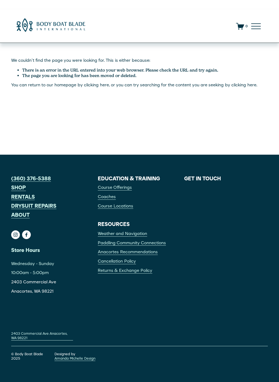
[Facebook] (26, 234)
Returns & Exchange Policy (125, 270)
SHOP (18, 188)
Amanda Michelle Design (74, 358)
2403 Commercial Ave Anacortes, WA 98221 (39, 335)
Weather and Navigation (122, 233)
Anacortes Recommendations (128, 251)
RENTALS (23, 197)
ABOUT (20, 215)
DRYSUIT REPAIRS (33, 206)
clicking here (96, 85)
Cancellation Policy (117, 261)
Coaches (107, 196)
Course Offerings (115, 187)
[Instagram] (15, 234)
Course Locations (115, 206)
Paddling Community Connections (132, 242)
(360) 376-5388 (31, 179)
